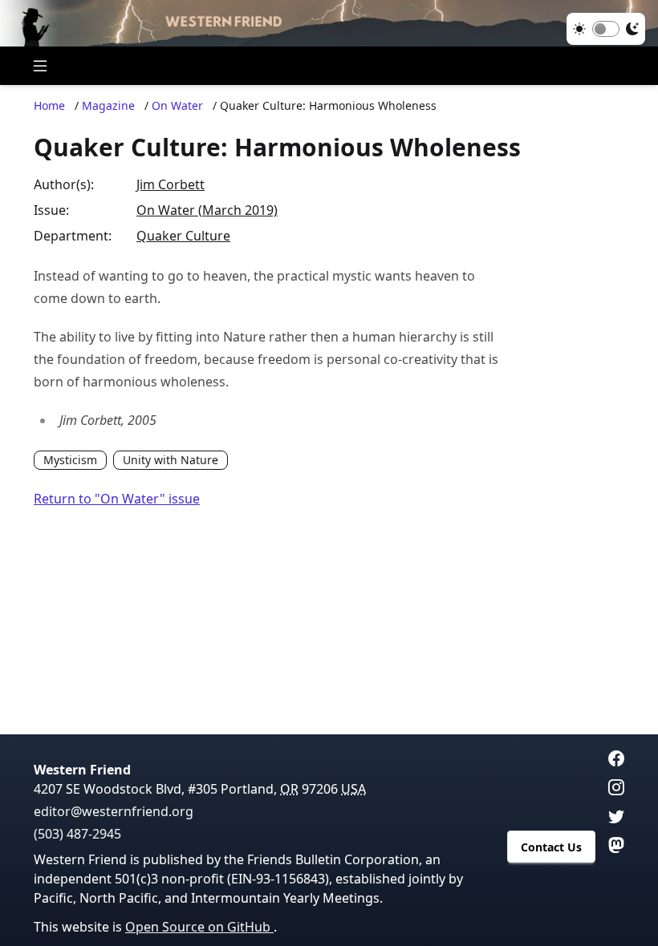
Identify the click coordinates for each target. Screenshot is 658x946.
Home (49, 105)
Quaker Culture (183, 236)
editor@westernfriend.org (113, 811)
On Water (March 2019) (207, 210)
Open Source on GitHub (199, 927)
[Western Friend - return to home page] (329, 23)
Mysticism (70, 459)
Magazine (108, 105)
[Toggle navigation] (40, 66)
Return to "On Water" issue (117, 498)
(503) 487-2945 (77, 834)
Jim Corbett (170, 184)
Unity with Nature (170, 459)
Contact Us (551, 847)
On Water (177, 105)
